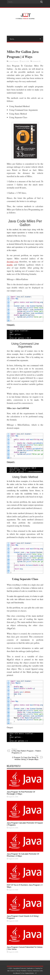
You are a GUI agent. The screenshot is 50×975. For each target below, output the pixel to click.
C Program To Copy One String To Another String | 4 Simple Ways (25, 757)
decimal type (12, 261)
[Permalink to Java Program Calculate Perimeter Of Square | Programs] (25, 820)
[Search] (41, 2)
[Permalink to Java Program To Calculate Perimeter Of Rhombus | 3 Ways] (25, 851)
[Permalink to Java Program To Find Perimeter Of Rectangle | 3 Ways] (25, 789)
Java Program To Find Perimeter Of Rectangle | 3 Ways (21, 793)
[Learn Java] (25, 18)
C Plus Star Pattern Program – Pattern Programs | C (26, 751)
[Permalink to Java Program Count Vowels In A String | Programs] (25, 913)
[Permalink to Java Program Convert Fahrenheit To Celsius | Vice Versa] (25, 944)
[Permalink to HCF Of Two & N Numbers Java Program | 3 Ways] (25, 882)
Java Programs (14, 61)
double (10, 264)
